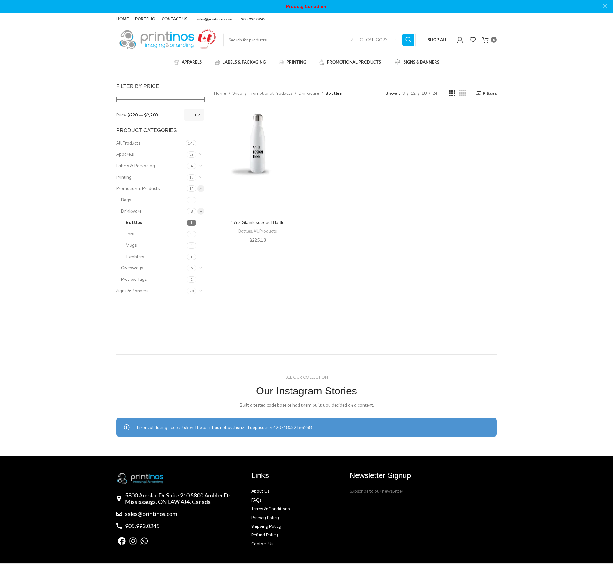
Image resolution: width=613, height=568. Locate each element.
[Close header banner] (605, 6)
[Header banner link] (297, 6)
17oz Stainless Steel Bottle (257, 222)
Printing (124, 177)
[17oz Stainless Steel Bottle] (258, 144)
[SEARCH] (408, 40)
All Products (128, 143)
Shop (237, 93)
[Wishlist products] (472, 40)
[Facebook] (121, 541)
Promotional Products (138, 188)
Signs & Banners (132, 291)
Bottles (134, 222)
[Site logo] (166, 39)
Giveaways (132, 268)
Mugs (131, 245)
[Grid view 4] (462, 93)
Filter (194, 114)
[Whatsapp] (144, 541)
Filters (490, 93)
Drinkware (131, 211)
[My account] (460, 40)
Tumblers (135, 256)
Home (220, 93)
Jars (130, 234)
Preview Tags (134, 279)
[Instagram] (133, 541)
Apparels (125, 154)
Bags (126, 200)
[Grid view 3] (452, 93)
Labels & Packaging (135, 165)
